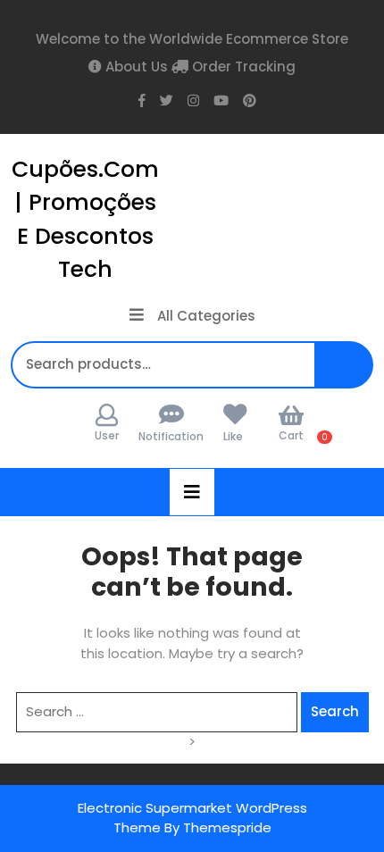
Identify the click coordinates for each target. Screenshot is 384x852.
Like (233, 436)
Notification (171, 436)
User (107, 435)
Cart (291, 435)
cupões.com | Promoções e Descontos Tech (85, 220)
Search (351, 374)
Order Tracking (242, 66)
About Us (135, 66)
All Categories (206, 315)
